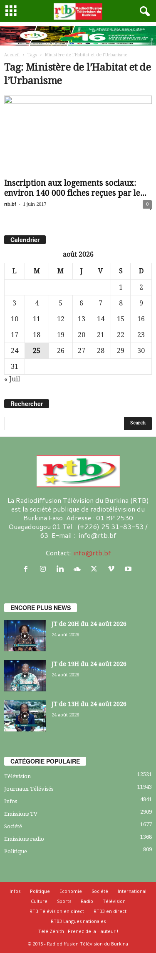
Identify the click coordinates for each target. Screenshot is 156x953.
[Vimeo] (112, 569)
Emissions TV (20, 814)
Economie (70, 891)
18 (36, 335)
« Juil (12, 379)
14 (100, 319)
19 (60, 335)
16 (141, 319)
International (132, 891)
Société (13, 826)
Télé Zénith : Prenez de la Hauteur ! (78, 931)
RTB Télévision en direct (57, 911)
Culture (39, 901)
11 (36, 319)
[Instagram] (44, 569)
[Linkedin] (61, 569)
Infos (10, 801)
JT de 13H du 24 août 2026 (89, 704)
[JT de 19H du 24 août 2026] (25, 675)
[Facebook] (27, 569)
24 (14, 351)
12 (60, 319)
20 (81, 335)
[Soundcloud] (78, 569)
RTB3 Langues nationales (78, 921)
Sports (64, 901)
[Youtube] (129, 569)
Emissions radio (24, 839)
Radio (87, 901)
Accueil (12, 55)
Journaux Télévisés (28, 789)
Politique (15, 851)
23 (141, 335)
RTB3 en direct (110, 911)
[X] (95, 569)
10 (14, 319)
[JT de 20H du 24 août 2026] (25, 635)
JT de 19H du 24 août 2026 (89, 664)
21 (100, 335)
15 (120, 319)
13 (81, 319)
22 (120, 335)
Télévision (17, 776)
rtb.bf (10, 204)
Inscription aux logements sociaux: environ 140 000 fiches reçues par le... (75, 188)
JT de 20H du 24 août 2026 (89, 623)
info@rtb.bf (92, 552)
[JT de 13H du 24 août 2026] (25, 715)
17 (14, 335)
